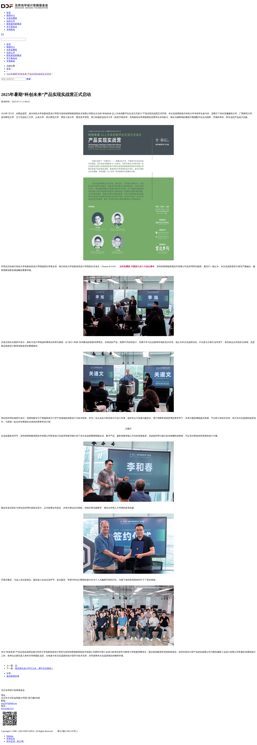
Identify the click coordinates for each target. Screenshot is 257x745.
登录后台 (10, 738)
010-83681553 (7, 708)
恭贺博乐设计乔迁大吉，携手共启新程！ (34, 668)
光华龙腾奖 (11, 18)
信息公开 (10, 21)
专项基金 (10, 29)
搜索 (28, 79)
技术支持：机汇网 (15, 741)
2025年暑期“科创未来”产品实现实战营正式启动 (28, 74)
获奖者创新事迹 (13, 24)
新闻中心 (10, 15)
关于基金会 (11, 27)
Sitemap (9, 736)
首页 (8, 12)
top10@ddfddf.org (9, 703)
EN (2, 34)
